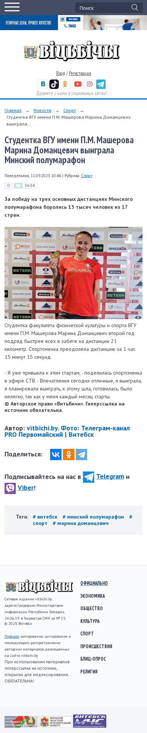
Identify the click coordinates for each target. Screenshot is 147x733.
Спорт (69, 110)
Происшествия (96, 646)
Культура (90, 621)
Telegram (110, 476)
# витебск (46, 516)
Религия (89, 672)
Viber (26, 487)
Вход (60, 73)
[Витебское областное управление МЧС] (89, 725)
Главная (13, 110)
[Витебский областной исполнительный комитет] (56, 725)
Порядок (12, 636)
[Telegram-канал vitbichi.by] (101, 87)
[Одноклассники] (68, 454)
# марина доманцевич (81, 523)
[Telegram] (81, 454)
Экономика (92, 596)
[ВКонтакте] (55, 454)
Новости (42, 110)
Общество (91, 608)
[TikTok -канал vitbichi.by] (54, 87)
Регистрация (80, 73)
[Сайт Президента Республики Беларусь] (22, 725)
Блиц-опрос (93, 659)
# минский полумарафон (94, 516)
